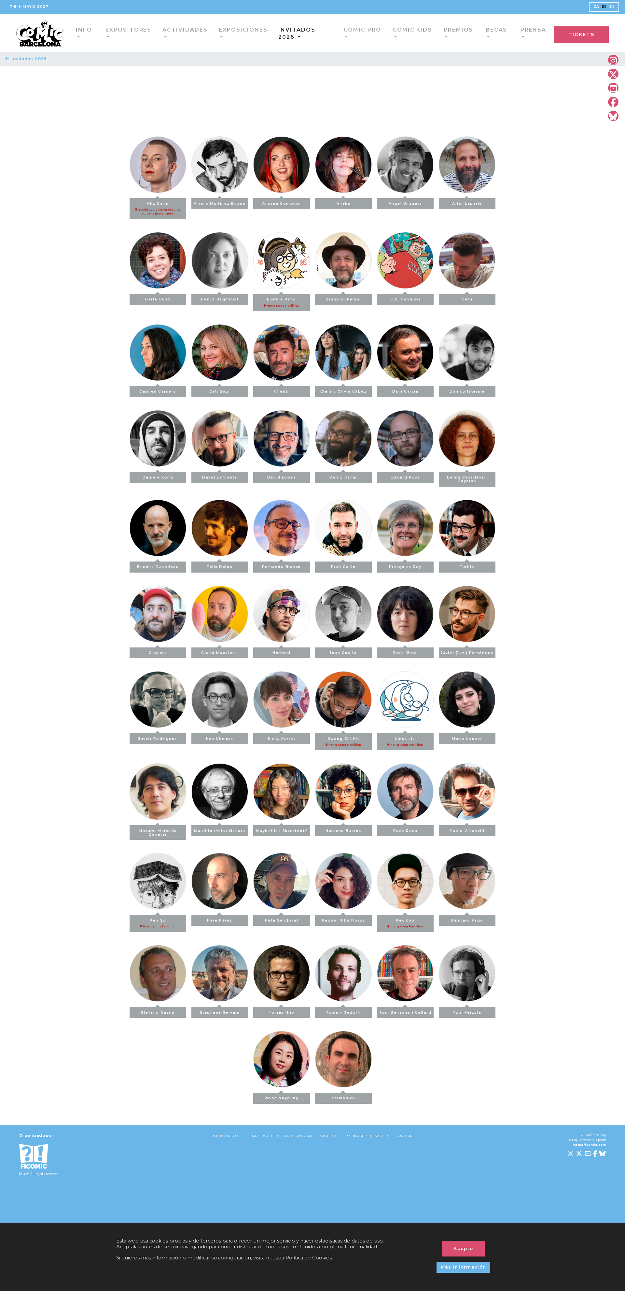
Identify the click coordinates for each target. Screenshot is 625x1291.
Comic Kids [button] (370, 32)
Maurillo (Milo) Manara (219, 831)
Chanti (281, 391)
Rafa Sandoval (282, 920)
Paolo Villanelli (467, 831)
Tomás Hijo (281, 1012)
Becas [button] (449, 32)
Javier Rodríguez (157, 739)
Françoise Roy (405, 567)
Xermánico (343, 1098)
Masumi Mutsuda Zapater (158, 833)
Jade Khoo (405, 653)
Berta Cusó (157, 299)
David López (281, 477)
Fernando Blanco (281, 567)
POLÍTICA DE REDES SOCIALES (367, 1136)
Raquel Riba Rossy (343, 920)
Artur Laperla (467, 203)
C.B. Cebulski (405, 299)
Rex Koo (406, 923)
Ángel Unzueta (405, 203)
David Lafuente (219, 477)
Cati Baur (219, 391)
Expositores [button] (108, 32)
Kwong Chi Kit (344, 741)
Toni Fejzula (467, 1012)
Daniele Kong (158, 477)
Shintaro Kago (467, 920)
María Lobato (467, 739)
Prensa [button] (484, 32)
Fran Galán (343, 567)
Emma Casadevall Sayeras (467, 479)
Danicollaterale (467, 391)
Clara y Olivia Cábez (343, 391)
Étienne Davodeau (158, 567)
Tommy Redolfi (343, 1012)
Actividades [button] (160, 32)
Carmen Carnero (157, 391)
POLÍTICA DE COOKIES (228, 1136)
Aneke (344, 203)
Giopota (158, 653)
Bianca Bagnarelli (220, 299)
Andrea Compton (281, 203)
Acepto (463, 1248)
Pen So (159, 923)
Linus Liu (406, 741)
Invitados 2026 (29, 58)
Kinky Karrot (281, 739)
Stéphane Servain (220, 1012)
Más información (463, 1267)
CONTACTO (404, 1136)
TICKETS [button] (594, 33)
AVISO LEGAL (329, 1136)
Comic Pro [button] (324, 32)
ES (604, 7)
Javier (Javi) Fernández (467, 653)
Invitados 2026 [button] (270, 32)
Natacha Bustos (343, 831)
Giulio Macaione (219, 653)
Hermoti (281, 653)
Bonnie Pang (282, 302)
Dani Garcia (405, 391)
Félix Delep (220, 567)
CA (596, 7)
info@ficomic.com (589, 1144)
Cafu (467, 299)
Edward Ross (405, 477)
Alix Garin (159, 208)
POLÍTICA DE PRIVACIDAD (293, 1136)
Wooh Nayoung (281, 1098)
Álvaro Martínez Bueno (220, 203)
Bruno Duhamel (343, 299)
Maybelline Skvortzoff (281, 831)
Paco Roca (405, 831)
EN (612, 7)
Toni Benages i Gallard (405, 1012)
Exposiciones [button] (213, 32)
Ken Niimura (219, 739)
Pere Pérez (219, 920)
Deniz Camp (343, 477)
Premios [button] (413, 32)
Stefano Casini (158, 1012)
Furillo (467, 567)
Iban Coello (343, 653)
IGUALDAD (260, 1136)
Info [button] (68, 32)
